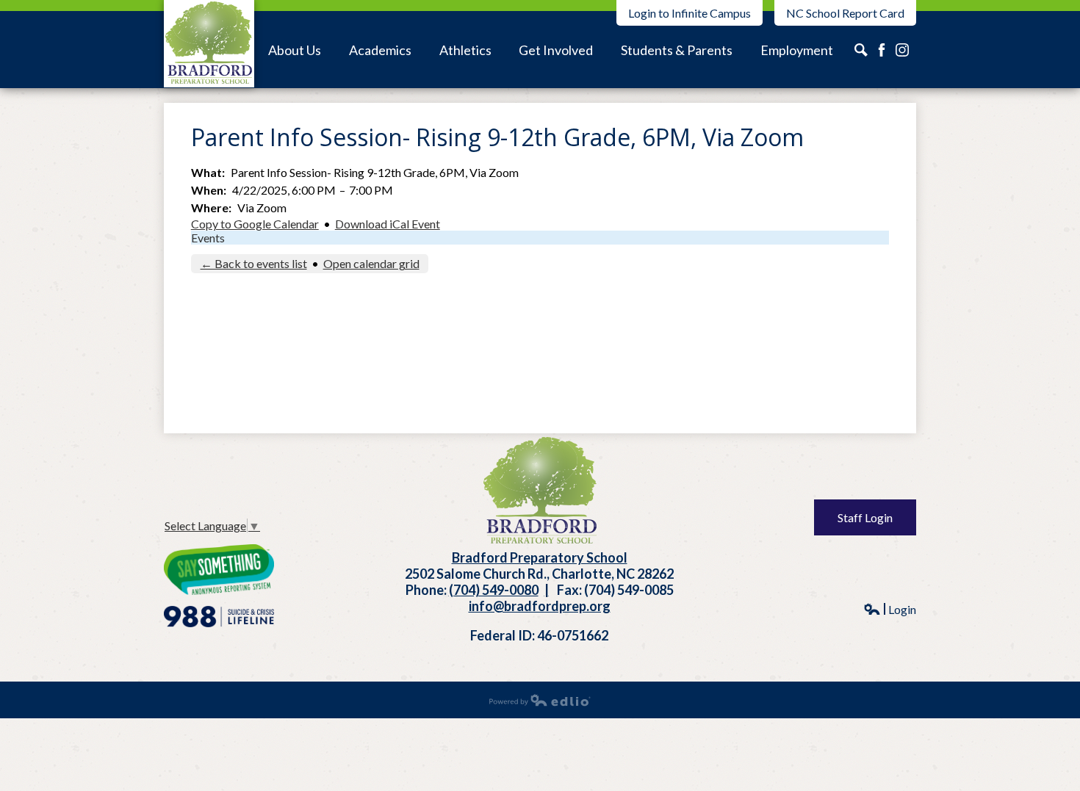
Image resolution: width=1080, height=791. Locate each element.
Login (889, 609)
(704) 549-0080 (494, 590)
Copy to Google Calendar (255, 224)
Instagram (861, 50)
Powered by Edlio (540, 700)
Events (208, 238)
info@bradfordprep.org (540, 606)
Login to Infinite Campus (689, 13)
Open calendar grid (371, 263)
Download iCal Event (387, 224)
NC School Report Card (845, 13)
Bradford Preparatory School (209, 43)
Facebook (881, 50)
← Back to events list (254, 263)
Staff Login (865, 517)
